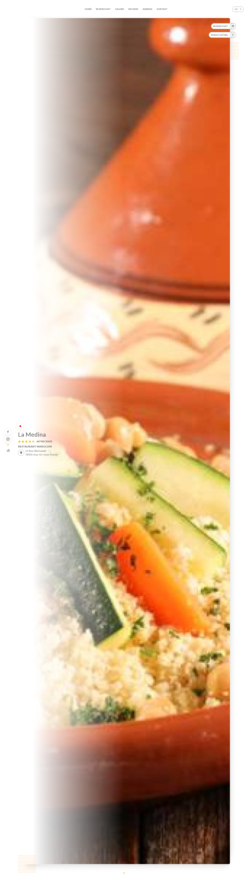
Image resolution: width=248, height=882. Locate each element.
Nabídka (147, 9)
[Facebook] (8, 432)
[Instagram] (8, 439)
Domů (88, 9)
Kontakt (162, 9)
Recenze (133, 9)
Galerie (119, 9)
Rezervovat (103, 9)
